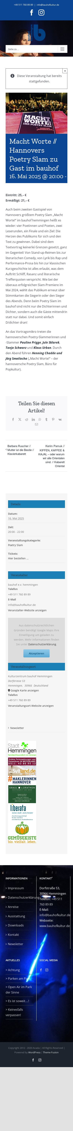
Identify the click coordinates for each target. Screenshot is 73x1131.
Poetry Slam (15, 545)
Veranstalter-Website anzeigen (27, 610)
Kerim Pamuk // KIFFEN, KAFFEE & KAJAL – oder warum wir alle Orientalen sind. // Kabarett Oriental (51, 456)
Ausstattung (16, 916)
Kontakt (13, 935)
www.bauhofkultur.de (54, 926)
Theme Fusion (51, 1052)
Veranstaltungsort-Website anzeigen (31, 705)
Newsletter (17, 728)
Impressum (16, 888)
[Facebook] (40, 969)
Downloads (16, 925)
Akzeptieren (36, 653)
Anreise (13, 907)
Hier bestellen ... (18, 558)
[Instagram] (46, 969)
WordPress (34, 1052)
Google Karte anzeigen (25, 690)
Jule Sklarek (50, 342)
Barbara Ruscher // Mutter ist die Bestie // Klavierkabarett (20, 450)
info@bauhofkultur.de (48, 4)
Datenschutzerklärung (42, 644)
